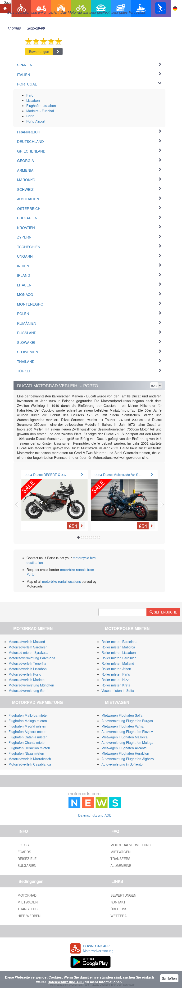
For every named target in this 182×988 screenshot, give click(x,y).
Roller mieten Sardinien (118, 658)
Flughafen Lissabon (41, 105)
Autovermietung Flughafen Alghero (127, 758)
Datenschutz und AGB (94, 815)
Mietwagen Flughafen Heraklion (125, 753)
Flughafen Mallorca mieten (29, 715)
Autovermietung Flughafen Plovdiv (127, 731)
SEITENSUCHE (165, 612)
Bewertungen (39, 51)
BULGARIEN (27, 865)
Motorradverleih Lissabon (28, 668)
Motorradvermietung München (31, 685)
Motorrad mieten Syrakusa (28, 652)
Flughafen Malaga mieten (28, 720)
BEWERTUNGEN (123, 895)
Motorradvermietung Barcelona (32, 658)
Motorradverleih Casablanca (30, 764)
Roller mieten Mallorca (118, 647)
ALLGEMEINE (120, 865)
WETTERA (118, 915)
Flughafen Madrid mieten (27, 726)
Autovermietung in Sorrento (122, 764)
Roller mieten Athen (116, 668)
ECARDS (24, 851)
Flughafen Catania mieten (28, 737)
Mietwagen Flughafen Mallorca (124, 737)
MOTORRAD (27, 895)
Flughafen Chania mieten (27, 742)
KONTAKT (118, 902)
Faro (29, 95)
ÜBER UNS (118, 909)
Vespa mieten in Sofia (117, 690)
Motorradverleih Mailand (27, 641)
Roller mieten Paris (115, 674)
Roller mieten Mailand (117, 663)
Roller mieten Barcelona (119, 641)
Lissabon (33, 100)
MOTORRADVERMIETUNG (130, 845)
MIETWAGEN (120, 851)
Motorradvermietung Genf (28, 690)
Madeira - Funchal (40, 110)
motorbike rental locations (61, 581)
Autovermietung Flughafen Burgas (127, 720)
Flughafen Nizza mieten (26, 753)
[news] (94, 799)
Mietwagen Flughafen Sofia (121, 715)
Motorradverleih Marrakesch (30, 758)
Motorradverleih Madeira (27, 679)
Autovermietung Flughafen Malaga (127, 742)
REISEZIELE (27, 858)
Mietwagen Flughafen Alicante (124, 747)
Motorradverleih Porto (25, 674)
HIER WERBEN (29, 915)
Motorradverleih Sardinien (28, 647)
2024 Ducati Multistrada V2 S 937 (120, 474)
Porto (30, 116)
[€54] (54, 497)
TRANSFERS (120, 858)
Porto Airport (35, 121)
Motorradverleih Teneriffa (27, 663)
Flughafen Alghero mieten (28, 731)
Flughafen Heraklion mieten (29, 747)
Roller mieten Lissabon (118, 652)
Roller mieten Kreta (115, 685)
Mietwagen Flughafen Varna (122, 726)
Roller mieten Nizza (116, 679)
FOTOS (23, 845)
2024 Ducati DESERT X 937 (46, 474)
